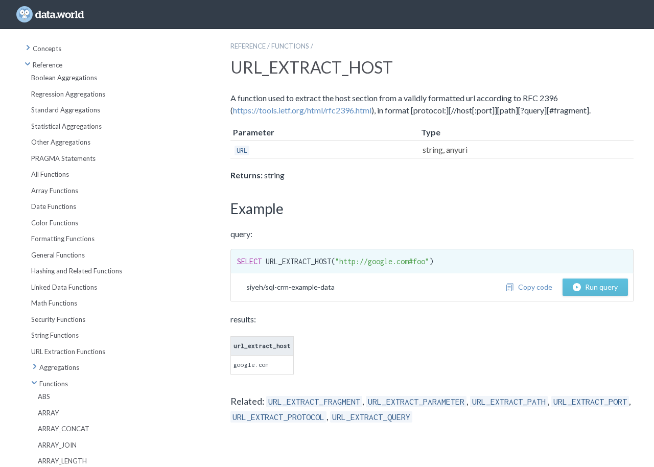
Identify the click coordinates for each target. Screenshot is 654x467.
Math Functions (54, 303)
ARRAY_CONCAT (63, 429)
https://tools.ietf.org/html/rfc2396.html (302, 110)
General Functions (58, 255)
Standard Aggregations (65, 110)
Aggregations (59, 367)
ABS (44, 396)
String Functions (55, 335)
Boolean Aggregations (64, 78)
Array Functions (54, 190)
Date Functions (53, 206)
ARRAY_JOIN (57, 445)
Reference (47, 65)
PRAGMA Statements (63, 158)
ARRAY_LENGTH (62, 461)
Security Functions (58, 319)
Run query (601, 287)
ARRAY (48, 413)
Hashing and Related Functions (76, 271)
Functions (53, 384)
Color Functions (54, 223)
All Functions (50, 174)
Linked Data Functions (64, 287)
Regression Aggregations (68, 94)
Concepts (47, 48)
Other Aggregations (60, 142)
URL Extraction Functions (68, 351)
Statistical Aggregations (66, 126)
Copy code (535, 287)
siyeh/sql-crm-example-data (290, 287)
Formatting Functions (63, 239)
